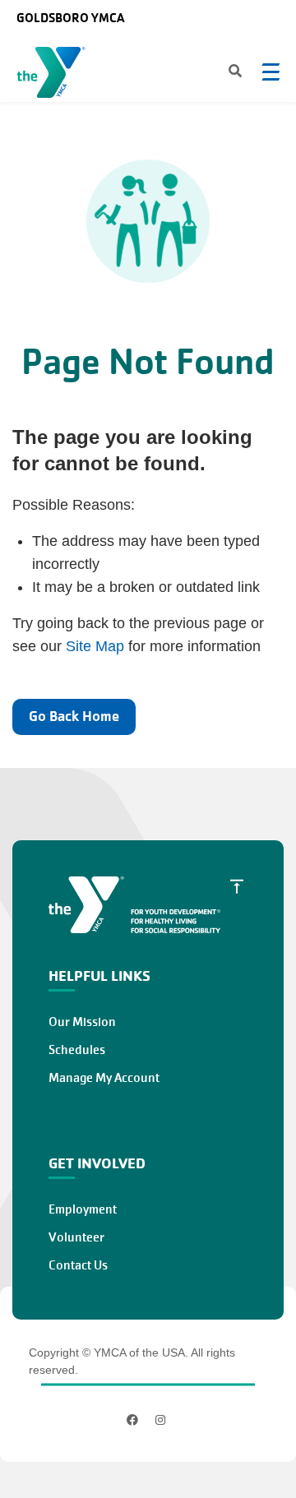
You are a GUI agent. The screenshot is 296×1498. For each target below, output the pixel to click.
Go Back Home (74, 716)
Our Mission (82, 1022)
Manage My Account (104, 1078)
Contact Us (78, 1265)
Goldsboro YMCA (70, 17)
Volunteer (76, 1237)
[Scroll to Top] (237, 886)
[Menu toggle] (270, 71)
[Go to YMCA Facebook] (134, 1419)
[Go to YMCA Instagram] (160, 1419)
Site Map (95, 646)
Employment (83, 1209)
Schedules (77, 1050)
